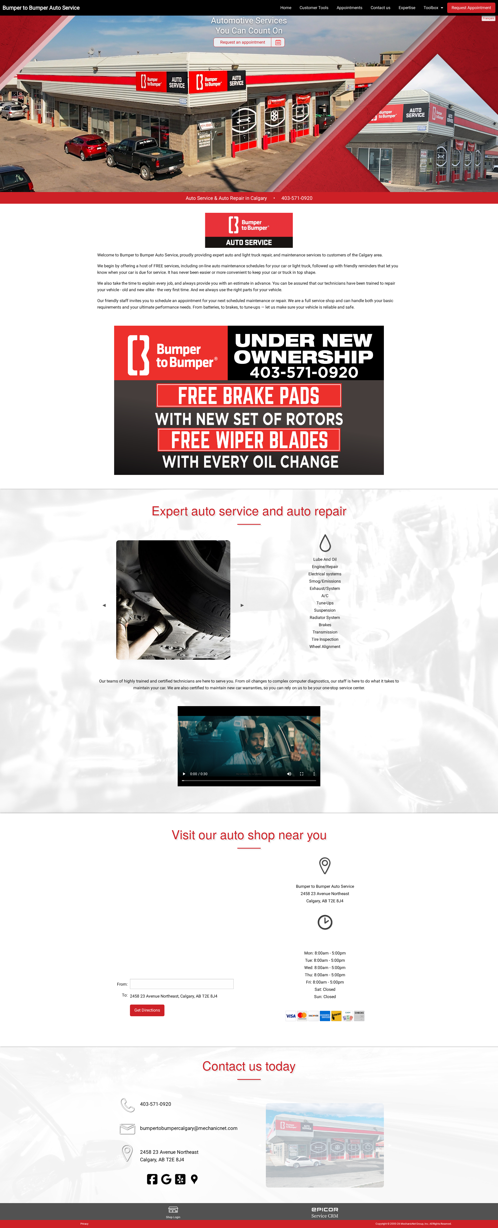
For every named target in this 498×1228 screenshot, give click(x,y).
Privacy (84, 1223)
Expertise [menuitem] (407, 7)
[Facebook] (152, 1178)
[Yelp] (180, 1178)
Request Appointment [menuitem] (471, 7)
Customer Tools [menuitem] (314, 7)
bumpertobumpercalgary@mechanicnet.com (189, 1128)
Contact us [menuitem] (380, 7)
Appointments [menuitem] (349, 7)
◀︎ (104, 605)
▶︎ (242, 605)
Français (488, 18)
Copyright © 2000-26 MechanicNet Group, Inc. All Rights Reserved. (414, 1223)
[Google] (166, 1178)
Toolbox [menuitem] (431, 7)
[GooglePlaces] (194, 1178)
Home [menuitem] (285, 7)
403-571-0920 (297, 198)
